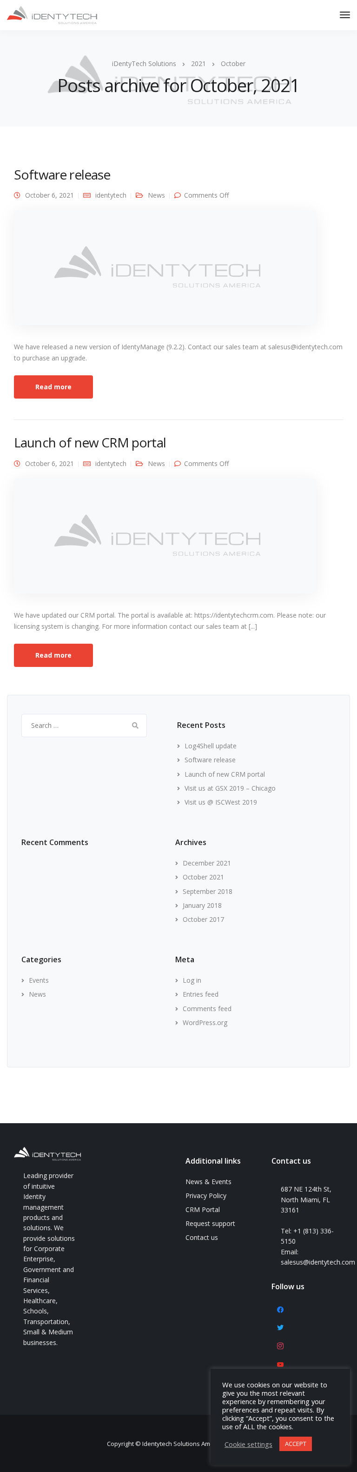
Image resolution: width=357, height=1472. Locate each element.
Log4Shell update (211, 745)
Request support (210, 1223)
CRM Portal (202, 1209)
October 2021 (203, 877)
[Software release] (165, 271)
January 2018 (202, 905)
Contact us (201, 1237)
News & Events (208, 1181)
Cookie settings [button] (248, 1444)
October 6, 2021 (49, 195)
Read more (53, 386)
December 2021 (207, 863)
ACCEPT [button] (295, 1443)
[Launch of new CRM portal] (165, 539)
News (156, 195)
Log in (192, 980)
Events (39, 980)
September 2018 (207, 891)
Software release (62, 174)
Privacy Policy (205, 1195)
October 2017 (203, 919)
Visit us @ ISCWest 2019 (221, 802)
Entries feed (200, 994)
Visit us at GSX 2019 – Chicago (230, 788)
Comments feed (207, 1008)
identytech (110, 195)
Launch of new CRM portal (90, 442)
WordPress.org (205, 1022)
